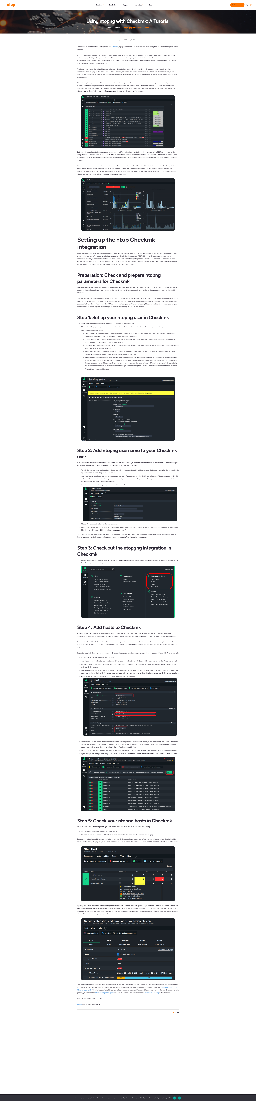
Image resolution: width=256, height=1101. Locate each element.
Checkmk (115, 47)
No (179, 1098)
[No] (253, 1098)
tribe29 (79, 1004)
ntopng (119, 39)
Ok (175, 1098)
